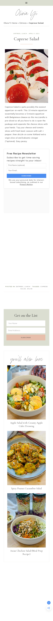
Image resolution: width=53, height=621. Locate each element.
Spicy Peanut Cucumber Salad (26, 488)
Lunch (24, 33)
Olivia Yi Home (10, 23)
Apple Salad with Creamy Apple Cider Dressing (26, 424)
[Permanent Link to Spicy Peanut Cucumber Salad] (26, 484)
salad (30, 289)
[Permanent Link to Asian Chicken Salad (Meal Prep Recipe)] (26, 547)
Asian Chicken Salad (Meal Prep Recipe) (26, 552)
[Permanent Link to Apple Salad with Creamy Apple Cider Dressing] (26, 419)
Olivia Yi (26, 14)
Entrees (23, 23)
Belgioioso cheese (19, 117)
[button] (26, 3)
